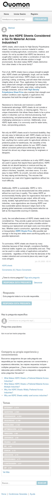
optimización (13, 429)
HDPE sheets (7, 265)
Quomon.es (39, 4)
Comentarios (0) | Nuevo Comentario (16, 269)
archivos (11, 455)
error (10, 450)
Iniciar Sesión (20, 14)
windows (11, 433)
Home (6, 14)
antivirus (11, 437)
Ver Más (6, 472)
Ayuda (32, 494)
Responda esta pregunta (17, 282)
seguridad (12, 420)
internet (11, 407)
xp (8, 468)
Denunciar (38, 282)
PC (8, 446)
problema (12, 425)
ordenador (12, 416)
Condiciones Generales (18, 494)
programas (12, 459)
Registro (34, 14)
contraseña (12, 463)
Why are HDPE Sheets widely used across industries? (26, 395)
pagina (10, 442)
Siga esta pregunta (32, 277)
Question (11, 412)
